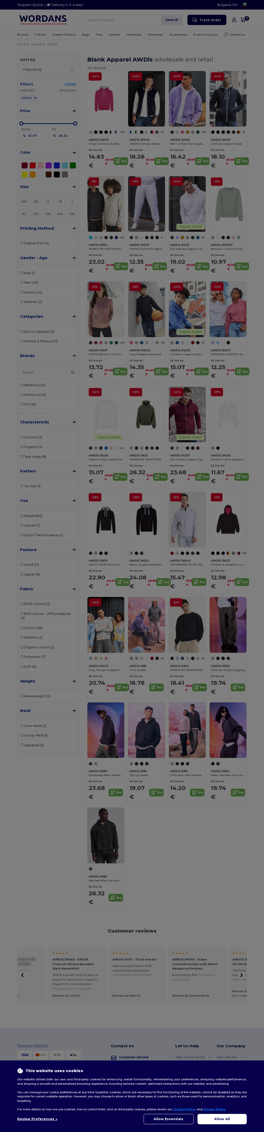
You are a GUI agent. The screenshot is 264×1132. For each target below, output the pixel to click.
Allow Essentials (168, 1119)
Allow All (222, 1119)
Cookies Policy (184, 1109)
